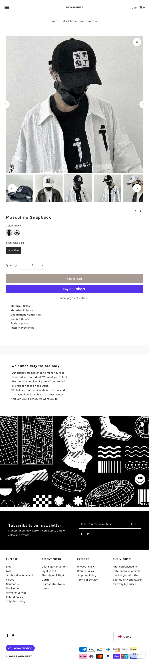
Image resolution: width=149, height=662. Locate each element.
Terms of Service (16, 592)
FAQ (8, 571)
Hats (64, 21)
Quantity (11, 265)
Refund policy (14, 597)
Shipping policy (15, 601)
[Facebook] (81, 535)
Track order (13, 588)
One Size (13, 250)
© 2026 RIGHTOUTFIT (19, 656)
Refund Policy (85, 571)
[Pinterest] (88, 535)
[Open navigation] (33, 7)
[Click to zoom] (137, 42)
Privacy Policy (85, 566)
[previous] (136, 210)
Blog (8, 566)
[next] (141, 210)
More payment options (74, 298)
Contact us (13, 584)
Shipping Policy (86, 575)
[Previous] (5, 104)
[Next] (143, 104)
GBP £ (127, 636)
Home (53, 21)
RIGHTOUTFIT (74, 7)
